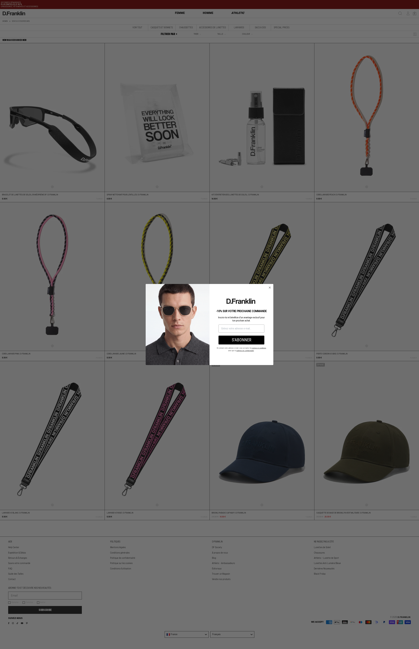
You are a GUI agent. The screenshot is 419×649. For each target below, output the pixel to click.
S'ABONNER (241, 340)
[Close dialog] (270, 288)
